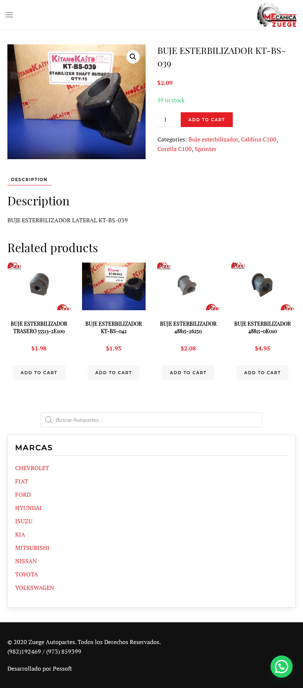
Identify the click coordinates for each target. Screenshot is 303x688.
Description (29, 179)
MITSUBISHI (32, 548)
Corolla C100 (174, 149)
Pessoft (62, 668)
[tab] (25, 179)
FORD (23, 494)
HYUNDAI (28, 508)
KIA (20, 534)
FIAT (21, 481)
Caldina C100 (258, 139)
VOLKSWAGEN (34, 587)
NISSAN (26, 561)
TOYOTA (26, 574)
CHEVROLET (32, 468)
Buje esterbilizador (213, 139)
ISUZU (24, 521)
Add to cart (206, 119)
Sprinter (206, 149)
